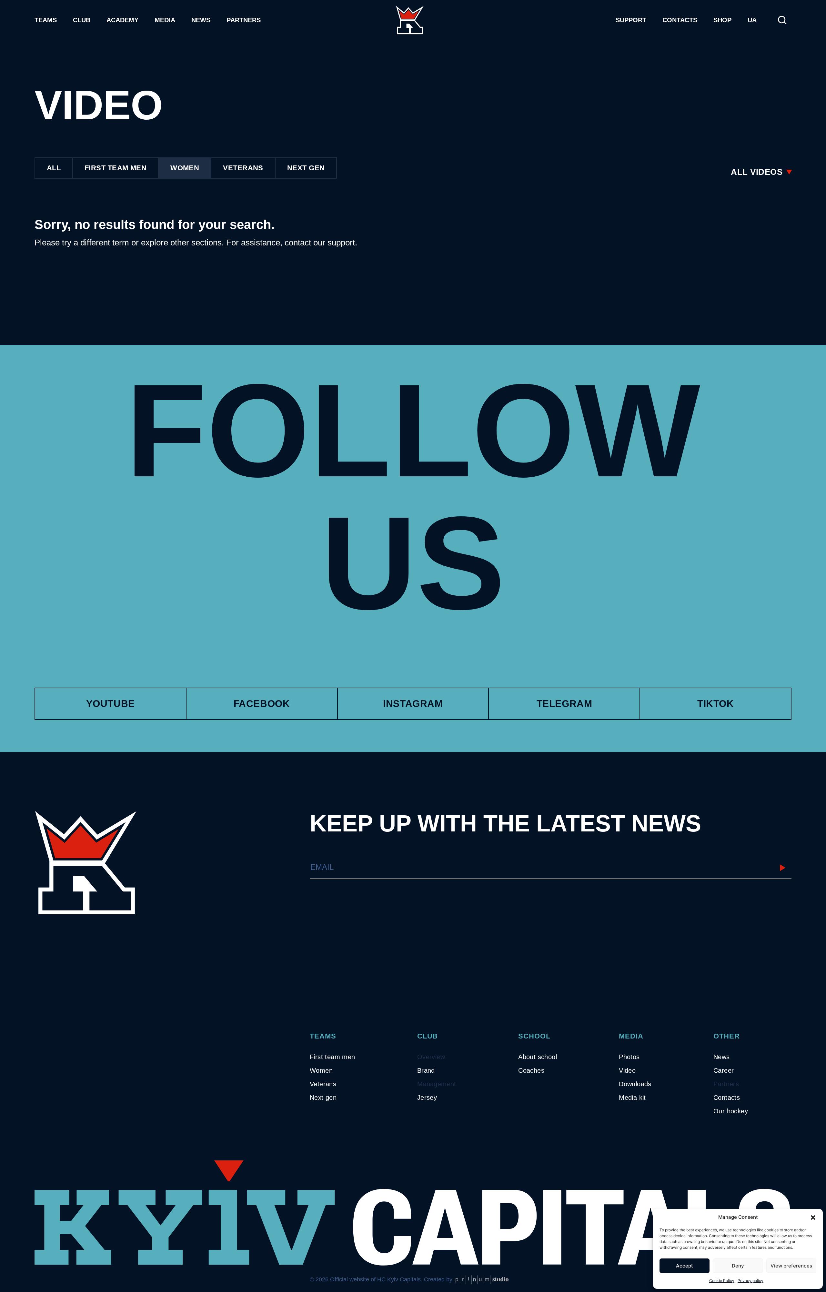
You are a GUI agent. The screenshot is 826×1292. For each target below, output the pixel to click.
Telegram (564, 703)
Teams (46, 20)
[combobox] (761, 172)
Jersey (427, 1097)
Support (631, 20)
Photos (629, 1056)
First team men (115, 168)
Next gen (323, 1097)
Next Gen (306, 168)
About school (537, 1056)
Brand (426, 1070)
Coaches (531, 1070)
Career (723, 1070)
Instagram (413, 703)
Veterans (243, 168)
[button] (813, 1217)
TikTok (715, 703)
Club (81, 20)
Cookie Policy (721, 1280)
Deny (738, 1266)
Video (627, 1070)
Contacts (679, 20)
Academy (122, 20)
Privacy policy (750, 1280)
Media (165, 20)
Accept (684, 1266)
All (54, 168)
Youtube (110, 703)
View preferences (791, 1266)
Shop (722, 20)
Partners (244, 20)
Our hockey (730, 1111)
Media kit (632, 1097)
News (200, 20)
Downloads (635, 1084)
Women (184, 168)
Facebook (262, 703)
